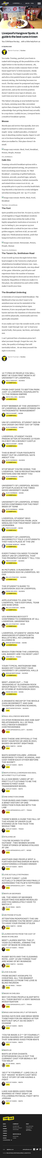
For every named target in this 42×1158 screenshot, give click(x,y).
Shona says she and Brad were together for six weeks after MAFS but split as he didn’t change (20, 1019)
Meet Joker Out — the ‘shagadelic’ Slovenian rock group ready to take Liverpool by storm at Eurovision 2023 (20, 685)
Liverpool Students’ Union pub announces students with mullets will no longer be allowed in (20, 636)
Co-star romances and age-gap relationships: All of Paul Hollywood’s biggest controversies (20, 723)
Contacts (29, 1128)
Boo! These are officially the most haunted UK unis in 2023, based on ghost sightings (19, 741)
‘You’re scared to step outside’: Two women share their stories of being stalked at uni (20, 844)
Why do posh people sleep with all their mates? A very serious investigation (21, 999)
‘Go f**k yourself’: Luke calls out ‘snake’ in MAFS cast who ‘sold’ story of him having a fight (19, 1076)
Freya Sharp (11, 413)
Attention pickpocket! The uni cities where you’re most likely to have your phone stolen (21, 920)
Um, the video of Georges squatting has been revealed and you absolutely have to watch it (20, 901)
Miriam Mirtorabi (13, 643)
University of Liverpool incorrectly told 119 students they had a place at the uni (21, 539)
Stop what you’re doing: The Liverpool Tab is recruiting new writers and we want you (21, 471)
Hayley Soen (11, 765)
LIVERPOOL (12, 383)
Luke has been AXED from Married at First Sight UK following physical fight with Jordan (20, 1094)
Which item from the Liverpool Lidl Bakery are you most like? (20, 653)
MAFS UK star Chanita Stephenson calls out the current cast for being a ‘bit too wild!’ (19, 1057)
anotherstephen (13, 708)
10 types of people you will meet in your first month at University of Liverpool (18, 375)
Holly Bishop (11, 380)
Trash (18, 657)
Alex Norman (11, 427)
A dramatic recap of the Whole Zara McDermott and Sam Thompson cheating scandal (20, 703)
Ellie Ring (10, 907)
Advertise (16, 1126)
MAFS (20, 765)
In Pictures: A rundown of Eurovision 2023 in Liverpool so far (20, 572)
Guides (22, 50)
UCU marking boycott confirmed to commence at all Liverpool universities (20, 618)
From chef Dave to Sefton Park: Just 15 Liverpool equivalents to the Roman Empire (21, 391)
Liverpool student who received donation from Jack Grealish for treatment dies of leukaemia (21, 522)
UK (8, 710)
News (20, 413)
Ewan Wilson (11, 591)
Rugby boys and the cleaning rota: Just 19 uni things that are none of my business (19, 959)
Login (14, 1138)
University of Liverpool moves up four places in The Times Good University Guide (20, 487)
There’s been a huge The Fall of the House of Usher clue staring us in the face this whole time (21, 822)
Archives (16, 1129)
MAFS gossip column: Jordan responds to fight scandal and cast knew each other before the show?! (21, 758)
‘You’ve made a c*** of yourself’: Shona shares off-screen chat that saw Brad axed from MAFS (21, 1037)
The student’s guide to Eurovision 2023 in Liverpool (19, 587)
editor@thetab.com (27, 1149)
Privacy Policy (17, 1128)
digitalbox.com (10, 1149)
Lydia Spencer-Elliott (15, 730)
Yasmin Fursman (13, 50)
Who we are (29, 1126)
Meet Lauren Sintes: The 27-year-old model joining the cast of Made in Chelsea (18, 942)
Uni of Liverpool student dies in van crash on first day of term (21, 423)
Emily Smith (11, 746)
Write (27, 3)
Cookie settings (29, 1130)
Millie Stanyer (12, 577)
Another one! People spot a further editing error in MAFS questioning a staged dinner (20, 861)
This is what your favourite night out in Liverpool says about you (18, 455)
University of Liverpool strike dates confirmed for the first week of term (20, 504)
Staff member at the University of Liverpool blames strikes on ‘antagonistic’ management (21, 408)
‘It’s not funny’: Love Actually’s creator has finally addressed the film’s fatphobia (21, 880)
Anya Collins (11, 397)
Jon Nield (10, 657)
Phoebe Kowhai (12, 544)
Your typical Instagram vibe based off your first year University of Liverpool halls (20, 668)
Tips (32, 3)
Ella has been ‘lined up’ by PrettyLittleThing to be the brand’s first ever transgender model (19, 782)
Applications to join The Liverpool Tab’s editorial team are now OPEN (20, 602)
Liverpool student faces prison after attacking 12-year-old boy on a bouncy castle (21, 438)
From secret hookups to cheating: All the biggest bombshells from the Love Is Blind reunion (19, 979)
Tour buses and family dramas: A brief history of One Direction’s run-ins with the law (20, 804)
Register (15, 1136)
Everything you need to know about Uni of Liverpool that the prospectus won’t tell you (21, 555)
